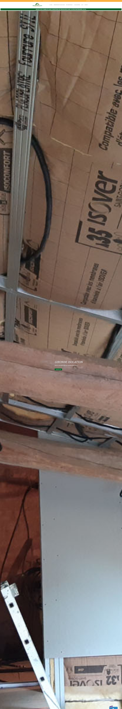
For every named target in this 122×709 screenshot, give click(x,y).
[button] (58, 369)
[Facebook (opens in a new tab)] (88, 0)
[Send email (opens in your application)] (89, 0)
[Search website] (89, 5)
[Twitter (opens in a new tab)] (86, 0)
